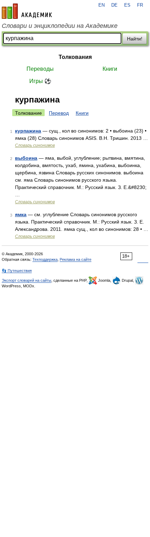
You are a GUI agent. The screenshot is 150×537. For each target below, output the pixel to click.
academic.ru (27, 11)
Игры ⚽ (40, 81)
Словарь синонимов (35, 145)
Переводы (40, 69)
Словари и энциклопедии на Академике (60, 25)
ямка (21, 214)
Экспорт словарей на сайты (26, 280)
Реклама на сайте (75, 259)
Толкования (75, 57)
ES (127, 5)
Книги (110, 69)
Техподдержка (45, 259)
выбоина (26, 158)
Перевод (59, 113)
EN (101, 5)
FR (140, 5)
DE (114, 5)
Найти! (134, 38)
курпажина (28, 131)
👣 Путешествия (17, 270)
